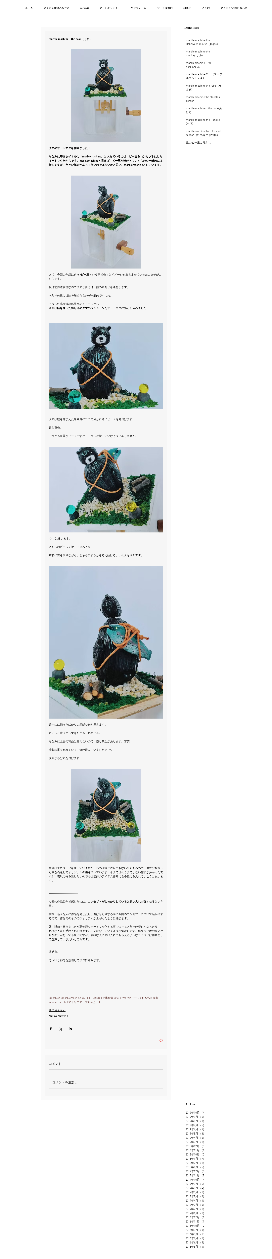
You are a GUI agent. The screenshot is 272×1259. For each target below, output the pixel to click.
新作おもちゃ (57, 1010)
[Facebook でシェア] (51, 1029)
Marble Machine (58, 1016)
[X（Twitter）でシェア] (60, 1029)
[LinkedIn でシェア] (70, 1029)
